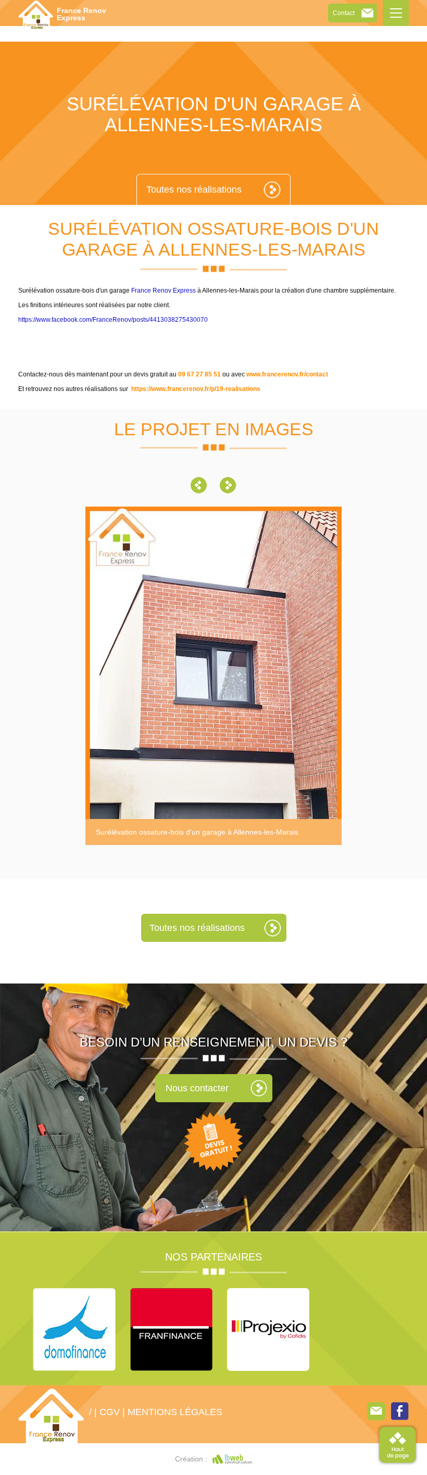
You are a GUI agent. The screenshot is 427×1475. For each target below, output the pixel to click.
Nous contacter (197, 1088)
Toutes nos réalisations (194, 189)
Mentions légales (175, 1412)
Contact (344, 13)
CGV (109, 1412)
